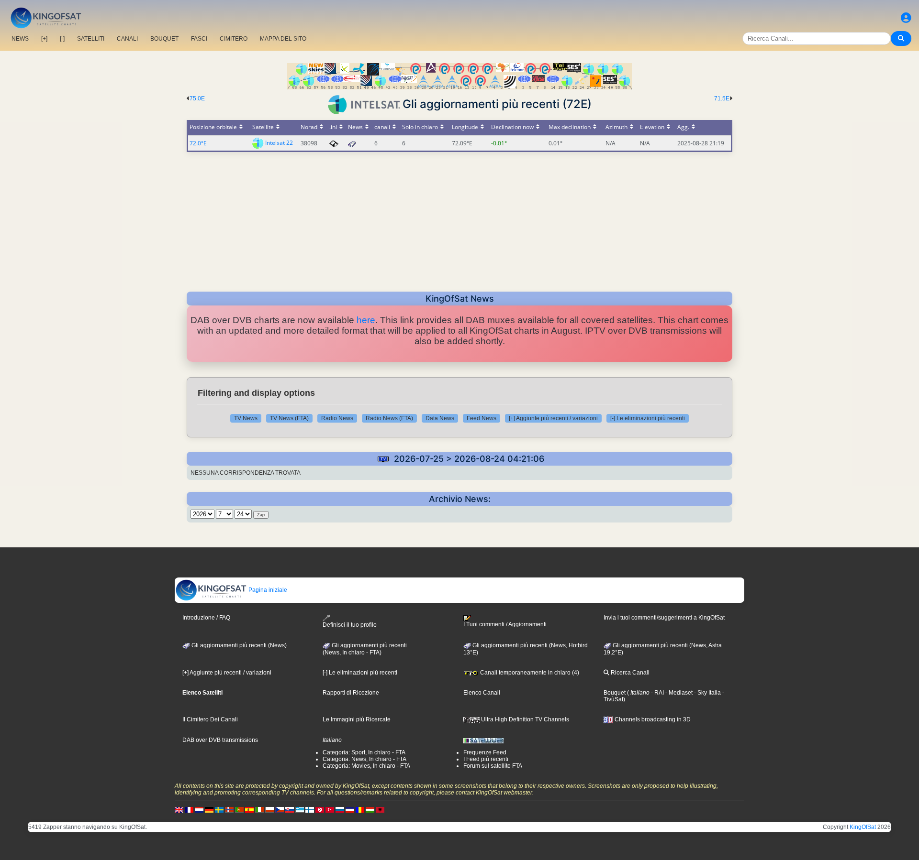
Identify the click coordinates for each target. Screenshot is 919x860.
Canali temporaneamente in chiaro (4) (529, 672)
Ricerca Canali (629, 672)
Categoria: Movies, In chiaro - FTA (366, 765)
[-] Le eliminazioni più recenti (647, 418)
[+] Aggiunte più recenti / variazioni (553, 418)
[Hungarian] (370, 809)
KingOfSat (863, 827)
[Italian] (259, 809)
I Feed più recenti (485, 759)
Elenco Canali (481, 692)
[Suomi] (309, 809)
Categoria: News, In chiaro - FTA (364, 759)
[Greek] (299, 809)
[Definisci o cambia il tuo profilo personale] (906, 18)
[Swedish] (219, 809)
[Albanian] (380, 809)
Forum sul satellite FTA (492, 765)
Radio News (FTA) (389, 418)
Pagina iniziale (267, 590)
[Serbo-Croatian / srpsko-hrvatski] (350, 809)
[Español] (249, 809)
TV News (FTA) (289, 418)
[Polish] (269, 809)
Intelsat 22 (279, 143)
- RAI (657, 692)
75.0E (197, 98)
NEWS (20, 38)
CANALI (127, 38)
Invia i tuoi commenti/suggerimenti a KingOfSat (664, 617)
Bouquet (615, 692)
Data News (440, 418)
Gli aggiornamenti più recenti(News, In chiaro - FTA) (365, 649)
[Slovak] (289, 809)
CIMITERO (233, 38)
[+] (44, 38)
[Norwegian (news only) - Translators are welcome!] (229, 809)
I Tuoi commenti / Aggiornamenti (505, 624)
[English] (179, 809)
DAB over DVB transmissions (220, 740)
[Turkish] (329, 809)
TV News (246, 418)
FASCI (199, 38)
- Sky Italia (707, 692)
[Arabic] (319, 809)
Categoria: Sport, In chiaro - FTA (364, 752)
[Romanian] (360, 809)
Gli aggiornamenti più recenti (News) (238, 645)
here (366, 320)
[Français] (189, 809)
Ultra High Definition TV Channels (524, 719)
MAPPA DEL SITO (283, 38)
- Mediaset (678, 692)
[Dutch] (199, 809)
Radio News (337, 418)
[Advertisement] (459, 219)
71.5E (721, 98)
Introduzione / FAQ (206, 617)
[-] (62, 38)
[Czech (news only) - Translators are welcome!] (279, 809)
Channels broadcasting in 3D (652, 719)
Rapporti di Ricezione (351, 692)
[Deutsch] (209, 809)
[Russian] (340, 809)
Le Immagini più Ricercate (357, 719)
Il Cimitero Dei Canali (210, 719)
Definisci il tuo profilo (350, 624)
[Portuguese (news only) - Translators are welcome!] (239, 809)
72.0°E (198, 143)
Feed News (481, 418)
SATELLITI (90, 38)
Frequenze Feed (484, 752)
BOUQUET (164, 38)
